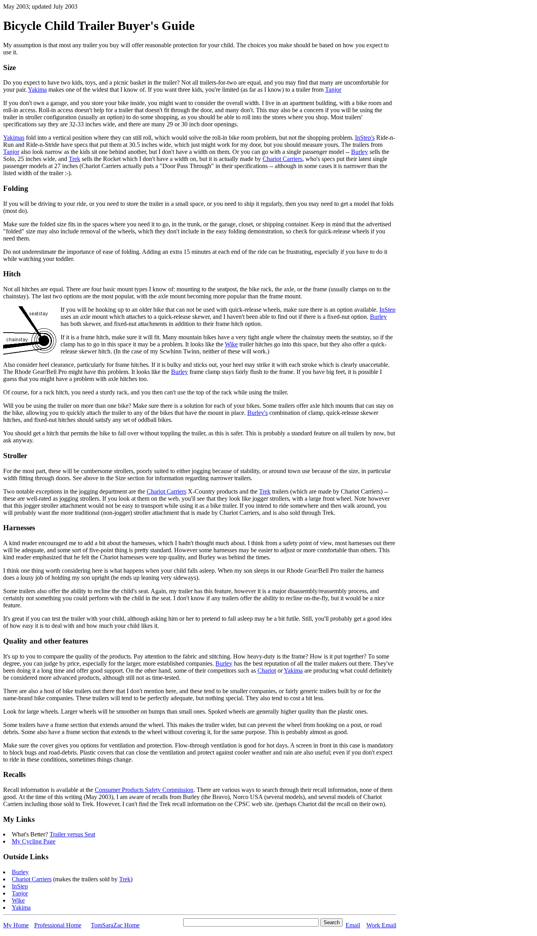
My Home (16, 925)
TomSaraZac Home (115, 925)
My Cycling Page (33, 841)
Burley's (257, 412)
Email (353, 925)
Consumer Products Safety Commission (144, 789)
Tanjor (333, 89)
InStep (387, 309)
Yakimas (13, 137)
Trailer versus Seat (72, 834)
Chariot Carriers (282, 158)
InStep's (365, 137)
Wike (231, 344)
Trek (74, 158)
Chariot (266, 670)
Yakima (37, 89)
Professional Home (57, 925)
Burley (359, 151)
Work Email (381, 925)
